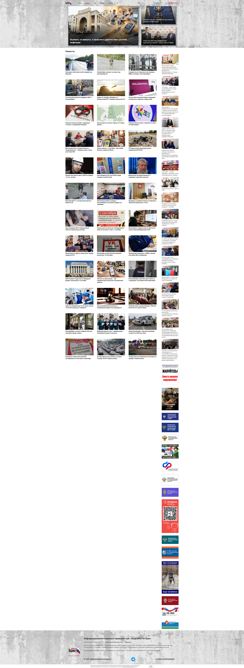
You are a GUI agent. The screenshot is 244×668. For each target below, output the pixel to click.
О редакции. (127, 642)
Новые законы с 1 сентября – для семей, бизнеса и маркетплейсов (110, 149)
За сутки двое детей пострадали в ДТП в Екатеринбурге (78, 98)
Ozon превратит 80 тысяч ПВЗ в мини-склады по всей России (109, 176)
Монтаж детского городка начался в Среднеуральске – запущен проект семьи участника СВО (78, 150)
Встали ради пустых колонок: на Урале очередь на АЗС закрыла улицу (109, 357)
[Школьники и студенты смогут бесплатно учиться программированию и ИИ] (143, 218)
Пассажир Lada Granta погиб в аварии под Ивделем (78, 73)
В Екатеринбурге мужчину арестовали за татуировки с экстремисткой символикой (142, 279)
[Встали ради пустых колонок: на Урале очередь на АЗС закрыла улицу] (111, 347)
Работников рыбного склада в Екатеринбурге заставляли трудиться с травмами (109, 202)
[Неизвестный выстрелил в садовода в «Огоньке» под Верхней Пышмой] (79, 113)
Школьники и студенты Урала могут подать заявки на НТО (79, 254)
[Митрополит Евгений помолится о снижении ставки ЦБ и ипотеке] (143, 165)
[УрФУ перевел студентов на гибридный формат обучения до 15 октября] (79, 269)
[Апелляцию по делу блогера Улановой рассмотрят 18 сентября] (111, 243)
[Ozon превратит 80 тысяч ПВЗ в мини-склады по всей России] (111, 165)
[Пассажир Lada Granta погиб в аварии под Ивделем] (79, 62)
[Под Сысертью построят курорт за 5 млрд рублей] (111, 113)
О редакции (110, 3)
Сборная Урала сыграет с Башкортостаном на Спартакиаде (142, 123)
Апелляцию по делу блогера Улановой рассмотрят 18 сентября (109, 254)
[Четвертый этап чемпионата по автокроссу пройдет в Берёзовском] (143, 347)
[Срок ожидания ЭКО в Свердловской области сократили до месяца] (79, 218)
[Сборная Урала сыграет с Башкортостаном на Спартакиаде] (143, 113)
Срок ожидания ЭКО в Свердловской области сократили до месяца (77, 229)
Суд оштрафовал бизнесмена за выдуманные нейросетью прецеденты (109, 307)
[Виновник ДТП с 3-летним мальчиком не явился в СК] (79, 191)
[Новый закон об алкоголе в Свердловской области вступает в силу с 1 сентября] (111, 218)
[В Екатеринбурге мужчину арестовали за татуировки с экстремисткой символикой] (143, 269)
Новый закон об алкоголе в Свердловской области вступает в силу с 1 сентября (110, 229)
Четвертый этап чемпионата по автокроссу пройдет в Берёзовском (142, 357)
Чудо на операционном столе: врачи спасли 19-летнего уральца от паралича (79, 307)
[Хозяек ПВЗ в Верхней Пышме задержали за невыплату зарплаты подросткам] (143, 87)
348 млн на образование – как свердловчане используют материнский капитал (110, 280)
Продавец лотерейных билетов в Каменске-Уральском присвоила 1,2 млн (143, 201)
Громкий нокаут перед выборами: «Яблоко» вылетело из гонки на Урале (143, 307)
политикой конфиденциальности (128, 666)
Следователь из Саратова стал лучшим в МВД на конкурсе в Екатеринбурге (142, 73)
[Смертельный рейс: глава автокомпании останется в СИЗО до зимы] (143, 321)
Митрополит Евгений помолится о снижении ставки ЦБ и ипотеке (139, 176)
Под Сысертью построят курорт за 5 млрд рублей (110, 123)
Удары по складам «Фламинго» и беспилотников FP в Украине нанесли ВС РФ (111, 98)
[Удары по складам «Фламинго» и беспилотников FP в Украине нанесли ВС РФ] (111, 87)
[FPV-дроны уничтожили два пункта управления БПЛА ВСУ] (143, 138)
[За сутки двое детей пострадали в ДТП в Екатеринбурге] (79, 87)
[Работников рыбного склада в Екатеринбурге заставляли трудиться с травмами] (111, 191)
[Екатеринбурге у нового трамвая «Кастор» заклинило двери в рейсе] (79, 321)
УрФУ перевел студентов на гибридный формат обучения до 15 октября (77, 279)
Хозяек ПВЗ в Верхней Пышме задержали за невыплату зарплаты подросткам (142, 98)
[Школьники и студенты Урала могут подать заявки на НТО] (79, 243)
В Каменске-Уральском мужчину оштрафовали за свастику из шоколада (78, 357)
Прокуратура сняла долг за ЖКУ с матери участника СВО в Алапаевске (142, 254)
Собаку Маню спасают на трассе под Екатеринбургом (108, 73)
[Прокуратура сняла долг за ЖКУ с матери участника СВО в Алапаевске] (143, 243)
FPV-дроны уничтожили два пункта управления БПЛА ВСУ (140, 149)
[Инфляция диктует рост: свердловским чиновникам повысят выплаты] (111, 321)
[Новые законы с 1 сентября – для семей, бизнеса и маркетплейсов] (111, 138)
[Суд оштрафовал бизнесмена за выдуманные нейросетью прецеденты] (111, 296)
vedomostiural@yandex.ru (100, 659)
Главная (80, 3)
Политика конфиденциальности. (114, 642)
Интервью (102, 3)
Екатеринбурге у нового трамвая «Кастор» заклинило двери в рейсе (78, 332)
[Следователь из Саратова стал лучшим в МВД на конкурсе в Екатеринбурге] (143, 62)
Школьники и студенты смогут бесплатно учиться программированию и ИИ (142, 229)
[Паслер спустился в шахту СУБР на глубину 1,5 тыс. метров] (79, 165)
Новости (87, 3)
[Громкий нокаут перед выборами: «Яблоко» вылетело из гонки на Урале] (143, 296)
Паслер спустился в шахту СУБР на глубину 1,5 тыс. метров (79, 176)
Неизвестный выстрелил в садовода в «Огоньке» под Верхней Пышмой (77, 123)
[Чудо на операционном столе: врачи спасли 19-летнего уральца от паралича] (79, 296)
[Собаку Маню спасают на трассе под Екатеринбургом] (111, 62)
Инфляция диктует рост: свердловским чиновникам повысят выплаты (110, 332)
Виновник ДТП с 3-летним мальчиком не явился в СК (78, 201)
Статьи (94, 3)
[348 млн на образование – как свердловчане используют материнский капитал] (111, 269)
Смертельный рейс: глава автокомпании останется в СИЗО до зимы (141, 332)
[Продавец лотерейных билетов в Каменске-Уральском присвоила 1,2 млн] (143, 191)
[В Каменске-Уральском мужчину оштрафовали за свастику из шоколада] (79, 347)
